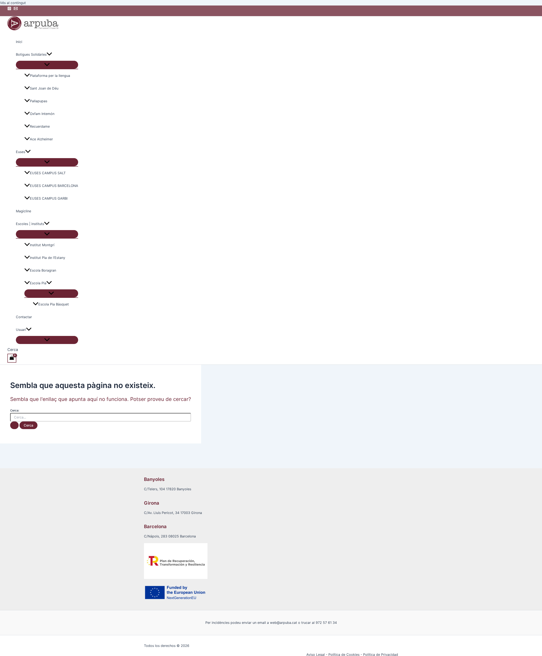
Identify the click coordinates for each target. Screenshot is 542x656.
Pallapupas (38, 101)
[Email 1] (16, 9)
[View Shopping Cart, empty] (11, 358)
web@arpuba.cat (283, 622)
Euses (20, 152)
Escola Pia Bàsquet (53, 304)
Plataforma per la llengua (50, 75)
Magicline (23, 211)
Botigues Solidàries (31, 54)
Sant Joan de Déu (44, 88)
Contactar (24, 317)
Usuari (21, 329)
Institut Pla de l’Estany (47, 257)
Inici (19, 42)
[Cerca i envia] (14, 425)
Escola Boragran (43, 270)
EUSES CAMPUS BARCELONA (54, 186)
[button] (49, 54)
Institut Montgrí (42, 245)
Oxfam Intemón (42, 114)
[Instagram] (9, 9)
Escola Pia (38, 283)
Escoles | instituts (30, 224)
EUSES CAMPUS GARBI (49, 198)
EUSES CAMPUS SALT (48, 173)
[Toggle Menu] (47, 65)
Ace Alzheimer (41, 139)
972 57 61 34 (326, 622)
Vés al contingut (13, 3)
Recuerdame (40, 126)
